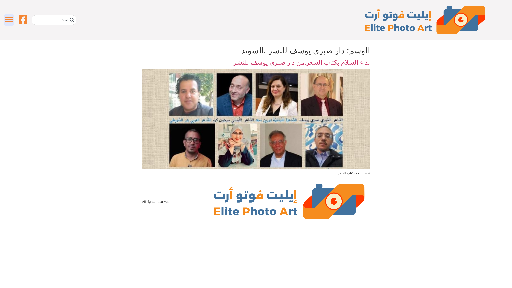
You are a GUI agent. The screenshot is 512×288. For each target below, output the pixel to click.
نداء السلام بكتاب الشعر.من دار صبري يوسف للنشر (301, 62)
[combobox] (54, 20)
